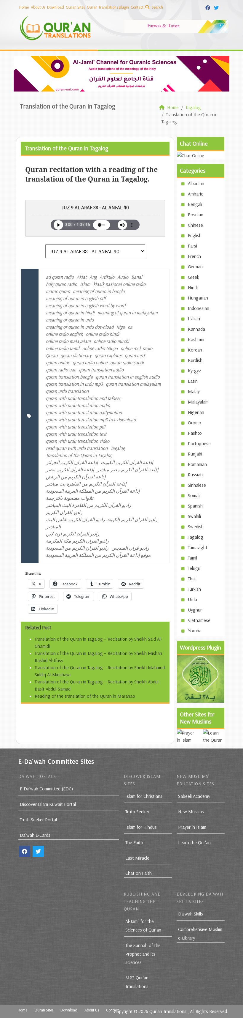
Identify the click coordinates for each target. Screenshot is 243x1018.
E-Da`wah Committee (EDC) (46, 789)
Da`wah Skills (190, 914)
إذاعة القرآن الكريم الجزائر (72, 462)
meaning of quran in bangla (99, 291)
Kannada (196, 329)
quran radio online (90, 362)
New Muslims (191, 811)
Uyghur (195, 610)
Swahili (194, 516)
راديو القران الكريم (64, 512)
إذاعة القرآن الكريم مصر (70, 469)
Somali (194, 495)
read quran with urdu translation (77, 448)
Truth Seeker (137, 811)
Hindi (193, 287)
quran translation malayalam (133, 384)
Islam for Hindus (141, 827)
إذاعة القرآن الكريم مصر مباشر (127, 469)
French (194, 256)
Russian (195, 475)
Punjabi (195, 454)
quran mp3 (135, 355)
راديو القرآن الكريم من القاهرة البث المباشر (88, 505)
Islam (85, 284)
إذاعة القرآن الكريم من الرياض (75, 477)
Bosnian (195, 215)
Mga (120, 327)
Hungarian (198, 298)
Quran (51, 355)
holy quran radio (61, 284)
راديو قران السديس (130, 548)
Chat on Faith (138, 873)
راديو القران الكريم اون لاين (72, 534)
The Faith (134, 842)
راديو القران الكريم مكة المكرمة (77, 541)
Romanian (197, 464)
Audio (122, 277)
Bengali (195, 204)
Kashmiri (196, 339)
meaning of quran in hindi (70, 313)
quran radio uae (61, 370)
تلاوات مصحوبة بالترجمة (69, 498)
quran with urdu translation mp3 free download (91, 420)
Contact (137, 7)
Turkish (194, 589)
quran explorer (108, 355)
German (195, 267)
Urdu (192, 599)
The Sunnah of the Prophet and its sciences (143, 953)
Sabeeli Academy (194, 796)
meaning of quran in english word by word (85, 305)
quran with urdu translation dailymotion (84, 412)
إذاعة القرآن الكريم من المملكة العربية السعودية (93, 491)
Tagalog (118, 448)
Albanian (196, 183)
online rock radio (136, 348)
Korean (195, 350)
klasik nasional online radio (119, 284)
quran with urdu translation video (77, 441)
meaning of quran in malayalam (127, 313)
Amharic (195, 194)
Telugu (194, 568)
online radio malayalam (68, 341)
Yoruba (195, 631)
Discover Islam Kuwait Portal (48, 804)
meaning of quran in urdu (70, 320)
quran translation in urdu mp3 (74, 384)
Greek (193, 277)
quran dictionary (76, 355)
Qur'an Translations (167, 1011)
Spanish (195, 506)
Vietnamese (199, 620)
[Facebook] (208, 7)
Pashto (195, 433)
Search (157, 7)
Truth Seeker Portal (38, 819)
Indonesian (198, 308)
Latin (193, 381)
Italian (194, 319)
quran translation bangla (69, 377)
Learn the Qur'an (194, 842)
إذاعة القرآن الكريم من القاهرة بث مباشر (86, 484)
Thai (192, 579)
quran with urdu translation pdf (75, 427)
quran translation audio (101, 370)
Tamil (192, 558)
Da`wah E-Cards (35, 835)
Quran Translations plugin (108, 7)
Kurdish (195, 360)
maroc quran (58, 291)
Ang (93, 277)
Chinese (195, 225)
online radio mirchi (111, 341)
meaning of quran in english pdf (76, 298)
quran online (58, 362)
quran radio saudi (127, 362)
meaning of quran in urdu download (79, 327)
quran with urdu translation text (76, 434)
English (195, 235)
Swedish (196, 527)
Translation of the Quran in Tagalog (79, 455)
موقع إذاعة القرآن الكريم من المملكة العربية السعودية (98, 555)
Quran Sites (75, 7)
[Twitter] (217, 7)
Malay (194, 391)
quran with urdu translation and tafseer (83, 398)
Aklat (82, 277)
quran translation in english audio (128, 377)
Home (24, 7)
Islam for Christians (143, 796)
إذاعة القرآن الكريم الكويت (127, 462)
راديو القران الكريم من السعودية (77, 548)
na (130, 327)
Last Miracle (137, 858)
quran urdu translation (67, 391)
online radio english (64, 334)
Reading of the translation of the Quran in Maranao (85, 696)
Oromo (194, 423)
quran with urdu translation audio (78, 405)
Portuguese (199, 443)
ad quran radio (60, 277)
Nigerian (196, 412)
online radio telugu (100, 348)
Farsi (192, 246)
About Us (38, 7)
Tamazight (197, 547)
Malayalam (198, 402)
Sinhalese (197, 485)
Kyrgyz (194, 371)
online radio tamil (62, 348)
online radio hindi (102, 334)
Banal (136, 277)
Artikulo (107, 277)
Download (55, 7)
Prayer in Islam (192, 827)
